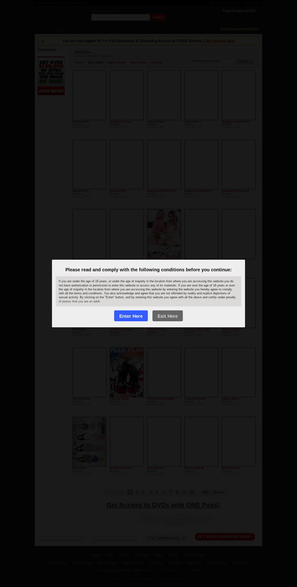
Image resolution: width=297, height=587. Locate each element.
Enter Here (131, 316)
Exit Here (168, 316)
